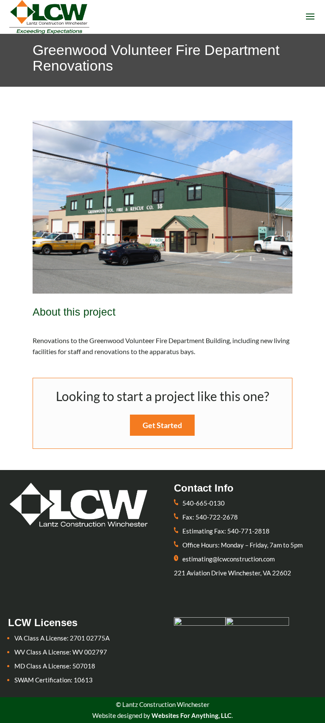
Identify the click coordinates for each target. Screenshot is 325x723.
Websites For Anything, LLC (191, 715)
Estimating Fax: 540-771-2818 (226, 531)
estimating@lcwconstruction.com (228, 559)
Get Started (162, 425)
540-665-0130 (203, 503)
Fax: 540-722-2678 (210, 517)
